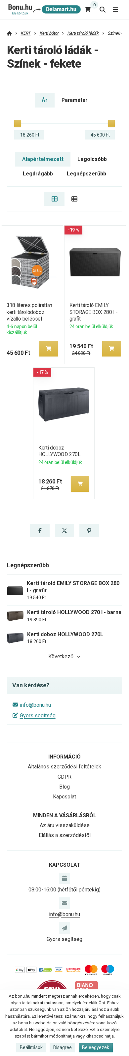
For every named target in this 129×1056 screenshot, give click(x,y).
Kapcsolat (64, 796)
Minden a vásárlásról (64, 815)
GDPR (64, 777)
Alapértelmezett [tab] (43, 159)
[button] (48, 349)
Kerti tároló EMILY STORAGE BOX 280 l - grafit (93, 312)
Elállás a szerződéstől (65, 835)
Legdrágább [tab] (38, 174)
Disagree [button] (62, 1047)
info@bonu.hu (35, 705)
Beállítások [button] (31, 1047)
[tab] (54, 199)
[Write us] (64, 927)
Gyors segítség (38, 715)
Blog (64, 787)
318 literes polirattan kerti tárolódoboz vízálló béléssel (29, 312)
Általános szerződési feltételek (64, 766)
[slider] (17, 123)
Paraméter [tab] (74, 100)
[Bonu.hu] (44, 9)
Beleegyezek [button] (95, 1047)
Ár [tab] (44, 100)
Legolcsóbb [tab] (92, 159)
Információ (64, 757)
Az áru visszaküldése (65, 825)
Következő (60, 656)
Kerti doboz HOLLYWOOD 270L (59, 451)
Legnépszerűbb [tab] (86, 174)
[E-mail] (64, 903)
